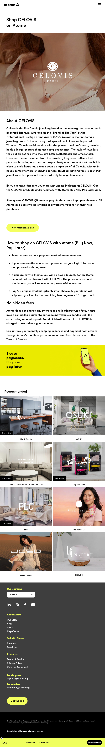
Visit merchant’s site (23, 227)
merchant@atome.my (18, 687)
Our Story (12, 620)
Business (11, 643)
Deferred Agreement (17, 667)
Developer (12, 647)
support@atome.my (17, 678)
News (10, 627)
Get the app (17, 700)
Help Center (13, 631)
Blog (9, 623)
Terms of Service (15, 659)
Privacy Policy (14, 663)
